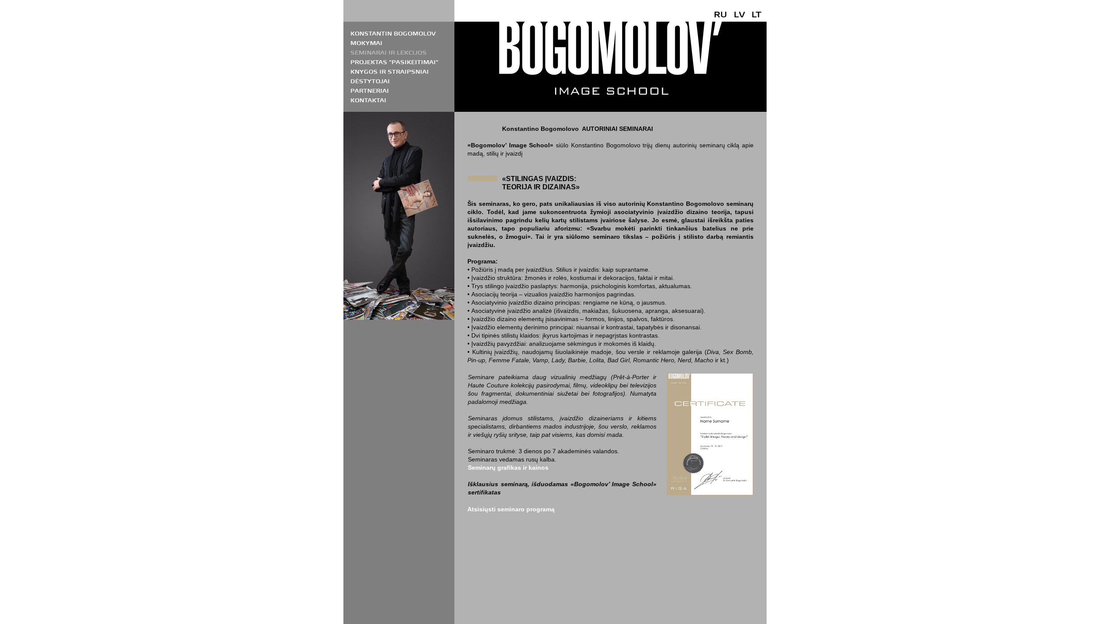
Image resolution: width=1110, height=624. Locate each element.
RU (720, 14)
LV (739, 14)
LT (756, 14)
